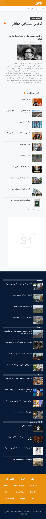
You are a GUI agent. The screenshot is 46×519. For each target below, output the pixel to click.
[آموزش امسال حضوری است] (38, 298)
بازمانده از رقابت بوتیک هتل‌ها (20, 178)
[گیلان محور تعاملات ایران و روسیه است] (38, 403)
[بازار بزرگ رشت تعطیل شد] (38, 415)
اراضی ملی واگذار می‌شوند (23, 306)
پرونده (22, 498)
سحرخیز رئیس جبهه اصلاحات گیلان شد (19, 378)
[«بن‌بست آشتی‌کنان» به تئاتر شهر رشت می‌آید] (38, 439)
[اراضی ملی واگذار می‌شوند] (38, 309)
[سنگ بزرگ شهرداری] (37, 158)
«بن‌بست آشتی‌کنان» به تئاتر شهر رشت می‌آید (19, 438)
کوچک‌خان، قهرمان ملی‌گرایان (20, 200)
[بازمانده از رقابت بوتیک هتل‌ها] (37, 180)
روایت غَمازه (26, 99)
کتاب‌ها (33, 492)
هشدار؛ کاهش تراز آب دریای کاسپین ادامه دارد (18, 111)
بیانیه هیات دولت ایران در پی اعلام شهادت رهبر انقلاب (18, 390)
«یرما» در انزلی (27, 425)
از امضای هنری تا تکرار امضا (21, 166)
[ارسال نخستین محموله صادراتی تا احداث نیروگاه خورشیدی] (38, 334)
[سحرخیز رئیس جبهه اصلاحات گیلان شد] (38, 381)
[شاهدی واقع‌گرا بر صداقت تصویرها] (37, 136)
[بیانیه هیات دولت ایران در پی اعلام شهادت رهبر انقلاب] (38, 392)
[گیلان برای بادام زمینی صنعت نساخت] (38, 367)
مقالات (5, 485)
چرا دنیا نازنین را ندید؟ (22, 122)
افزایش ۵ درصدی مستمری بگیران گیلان (18, 283)
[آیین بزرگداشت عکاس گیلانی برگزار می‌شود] (38, 451)
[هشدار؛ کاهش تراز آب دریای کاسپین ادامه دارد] (37, 113)
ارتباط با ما (9, 498)
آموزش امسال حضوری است (22, 295)
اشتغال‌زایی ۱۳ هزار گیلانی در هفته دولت (18, 342)
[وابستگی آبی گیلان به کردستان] (38, 320)
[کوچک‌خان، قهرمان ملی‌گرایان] (37, 203)
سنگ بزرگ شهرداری (23, 155)
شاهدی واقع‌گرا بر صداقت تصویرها (18, 133)
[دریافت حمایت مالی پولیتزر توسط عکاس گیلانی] (29, 52)
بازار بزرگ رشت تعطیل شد (23, 412)
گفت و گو (10, 479)
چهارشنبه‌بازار (19, 492)
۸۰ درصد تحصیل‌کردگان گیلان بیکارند (19, 353)
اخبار (6, 492)
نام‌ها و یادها (19, 485)
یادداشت (33, 485)
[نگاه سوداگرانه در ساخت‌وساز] (37, 192)
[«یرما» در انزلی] (38, 428)
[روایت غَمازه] (37, 102)
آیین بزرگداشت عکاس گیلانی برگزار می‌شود (18, 448)
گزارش (22, 479)
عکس (33, 498)
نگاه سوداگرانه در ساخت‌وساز (21, 189)
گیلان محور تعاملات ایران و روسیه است (19, 400)
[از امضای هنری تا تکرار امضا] (37, 169)
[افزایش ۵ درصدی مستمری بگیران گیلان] (38, 286)
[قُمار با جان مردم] (37, 147)
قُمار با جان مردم (25, 144)
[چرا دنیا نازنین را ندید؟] (37, 124)
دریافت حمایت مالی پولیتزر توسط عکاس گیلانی (25, 38)
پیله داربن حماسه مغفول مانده (22, 459)
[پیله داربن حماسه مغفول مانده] (38, 462)
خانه (32, 479)
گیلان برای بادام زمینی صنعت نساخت (19, 364)
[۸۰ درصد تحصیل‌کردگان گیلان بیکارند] (38, 356)
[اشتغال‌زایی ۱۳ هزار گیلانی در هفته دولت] (38, 345)
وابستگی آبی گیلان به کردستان (21, 317)
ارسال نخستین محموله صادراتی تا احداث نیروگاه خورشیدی (18, 332)
